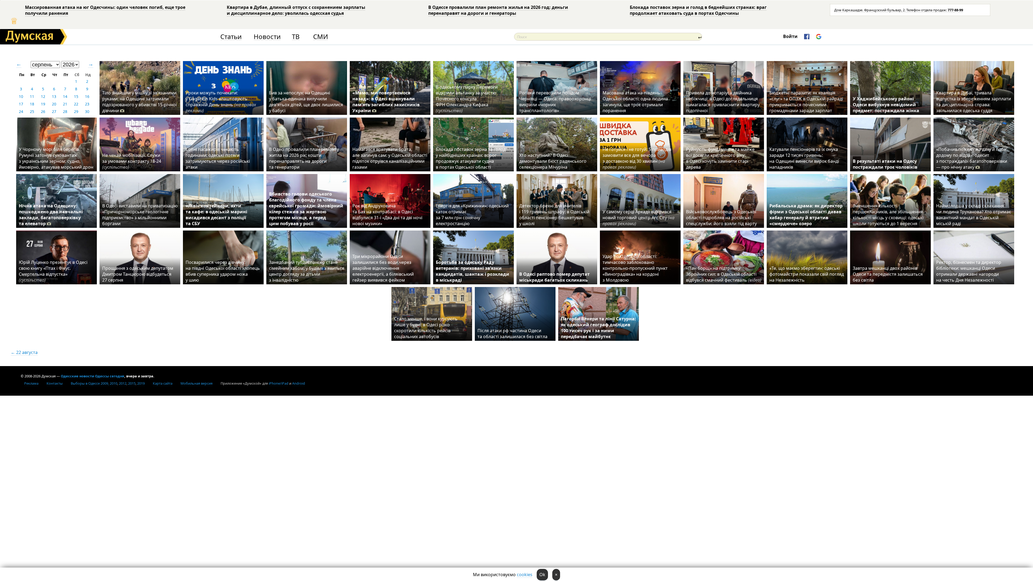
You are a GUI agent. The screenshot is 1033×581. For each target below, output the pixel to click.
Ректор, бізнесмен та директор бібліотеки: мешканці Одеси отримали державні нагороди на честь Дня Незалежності (968, 271)
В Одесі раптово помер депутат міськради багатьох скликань (554, 277)
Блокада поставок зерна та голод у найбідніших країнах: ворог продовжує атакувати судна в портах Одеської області (471, 158)
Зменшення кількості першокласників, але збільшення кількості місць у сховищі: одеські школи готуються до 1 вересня (888, 214)
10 (21, 96)
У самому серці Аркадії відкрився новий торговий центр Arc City (638, 217)
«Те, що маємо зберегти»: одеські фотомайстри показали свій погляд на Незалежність (806, 274)
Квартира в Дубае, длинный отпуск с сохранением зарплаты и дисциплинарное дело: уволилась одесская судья (296, 10)
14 (65, 96)
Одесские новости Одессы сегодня (92, 376)
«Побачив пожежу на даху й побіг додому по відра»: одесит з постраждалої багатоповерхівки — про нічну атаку (971, 158)
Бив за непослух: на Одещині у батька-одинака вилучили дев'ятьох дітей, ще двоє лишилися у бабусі (306, 102)
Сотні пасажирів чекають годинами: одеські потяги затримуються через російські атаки (218, 158)
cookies (524, 575)
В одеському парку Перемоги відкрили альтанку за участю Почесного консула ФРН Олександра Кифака (467, 99)
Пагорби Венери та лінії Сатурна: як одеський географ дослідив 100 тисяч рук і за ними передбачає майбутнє (598, 327)
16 (87, 96)
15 (76, 96)
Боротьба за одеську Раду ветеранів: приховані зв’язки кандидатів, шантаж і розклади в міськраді (472, 271)
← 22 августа (24, 352)
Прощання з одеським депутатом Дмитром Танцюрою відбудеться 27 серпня (137, 274)
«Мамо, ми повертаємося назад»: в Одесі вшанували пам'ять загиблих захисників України (386, 102)
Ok (542, 575)
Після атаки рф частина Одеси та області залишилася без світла (512, 333)
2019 (141, 383)
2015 (132, 383)
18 (32, 104)
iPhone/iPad (278, 383)
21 (65, 104)
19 (43, 104)
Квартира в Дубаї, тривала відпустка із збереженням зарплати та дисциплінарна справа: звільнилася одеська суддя (973, 102)
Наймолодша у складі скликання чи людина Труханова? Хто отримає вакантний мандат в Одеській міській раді (973, 214)
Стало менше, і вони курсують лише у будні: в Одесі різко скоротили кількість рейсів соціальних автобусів (426, 327)
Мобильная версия (197, 383)
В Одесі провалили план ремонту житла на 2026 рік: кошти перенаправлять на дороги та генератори (304, 158)
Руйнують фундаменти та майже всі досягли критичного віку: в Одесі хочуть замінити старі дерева (720, 158)
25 (32, 111)
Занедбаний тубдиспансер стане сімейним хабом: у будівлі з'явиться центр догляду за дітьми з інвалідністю (306, 271)
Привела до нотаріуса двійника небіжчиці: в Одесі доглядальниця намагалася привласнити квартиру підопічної (723, 102)
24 (21, 111)
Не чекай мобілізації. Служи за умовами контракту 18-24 (131, 161)
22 (76, 104)
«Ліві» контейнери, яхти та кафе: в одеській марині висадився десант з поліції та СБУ (216, 214)
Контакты (55, 383)
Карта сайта (162, 383)
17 (21, 104)
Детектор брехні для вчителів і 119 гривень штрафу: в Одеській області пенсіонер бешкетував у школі (554, 214)
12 (43, 96)
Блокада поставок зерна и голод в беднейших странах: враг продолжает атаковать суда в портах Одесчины (698, 10)
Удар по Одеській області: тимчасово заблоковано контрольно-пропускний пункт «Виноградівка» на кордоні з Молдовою (635, 268)
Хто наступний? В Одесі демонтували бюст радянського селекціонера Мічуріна (552, 161)
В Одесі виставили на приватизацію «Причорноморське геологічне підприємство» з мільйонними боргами (140, 214)
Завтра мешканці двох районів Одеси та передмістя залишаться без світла (888, 274)
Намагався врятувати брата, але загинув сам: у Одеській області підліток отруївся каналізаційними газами (389, 158)
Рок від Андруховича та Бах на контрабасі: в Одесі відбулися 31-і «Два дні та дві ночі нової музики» (387, 214)
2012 (122, 383)
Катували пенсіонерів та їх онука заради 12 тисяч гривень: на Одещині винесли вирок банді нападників (804, 158)
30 (87, 111)
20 (54, 104)
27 (54, 111)
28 (65, 111)
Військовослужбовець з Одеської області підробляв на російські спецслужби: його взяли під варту (721, 217)
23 (87, 104)
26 (43, 111)
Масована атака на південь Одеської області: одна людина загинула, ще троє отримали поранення (635, 102)
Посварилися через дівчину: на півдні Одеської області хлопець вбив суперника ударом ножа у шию (223, 271)
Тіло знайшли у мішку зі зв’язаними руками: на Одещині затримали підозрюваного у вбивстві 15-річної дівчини (139, 102)
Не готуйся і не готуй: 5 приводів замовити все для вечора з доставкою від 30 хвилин (637, 158)
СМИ (320, 36)
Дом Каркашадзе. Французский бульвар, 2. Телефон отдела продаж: (898, 10)
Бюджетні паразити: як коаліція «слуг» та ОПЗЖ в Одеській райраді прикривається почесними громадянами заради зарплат (806, 102)
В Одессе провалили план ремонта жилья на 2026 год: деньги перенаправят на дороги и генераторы (498, 10)
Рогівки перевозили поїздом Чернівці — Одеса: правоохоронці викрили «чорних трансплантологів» (555, 102)
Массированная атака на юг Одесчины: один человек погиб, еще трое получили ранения (105, 10)
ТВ (296, 36)
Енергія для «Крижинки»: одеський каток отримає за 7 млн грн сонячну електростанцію (472, 214)
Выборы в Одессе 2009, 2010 (94, 383)
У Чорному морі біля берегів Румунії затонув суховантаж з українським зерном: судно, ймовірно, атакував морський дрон (56, 158)
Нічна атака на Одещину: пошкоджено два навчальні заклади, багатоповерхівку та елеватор (51, 214)
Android (298, 383)
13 (54, 96)
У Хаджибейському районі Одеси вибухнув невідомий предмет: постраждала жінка (886, 105)
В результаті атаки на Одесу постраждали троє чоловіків (885, 164)
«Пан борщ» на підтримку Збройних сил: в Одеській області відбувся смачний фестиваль (723, 274)
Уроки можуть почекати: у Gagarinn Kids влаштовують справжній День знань (221, 102)
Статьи (231, 36)
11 (32, 96)
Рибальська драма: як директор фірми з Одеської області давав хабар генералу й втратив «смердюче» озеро (806, 214)
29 (76, 111)
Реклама (31, 383)
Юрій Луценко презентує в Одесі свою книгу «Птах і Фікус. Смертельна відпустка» (53, 271)
